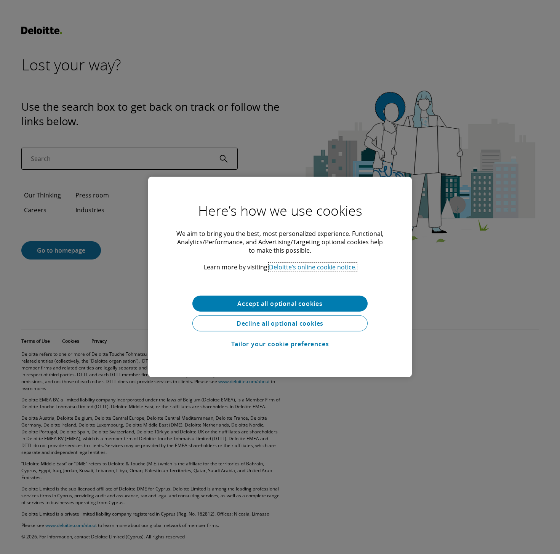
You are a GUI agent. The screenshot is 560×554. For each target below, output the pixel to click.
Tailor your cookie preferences (280, 344)
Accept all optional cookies (280, 303)
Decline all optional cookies (280, 323)
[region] (280, 277)
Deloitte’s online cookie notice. (313, 267)
